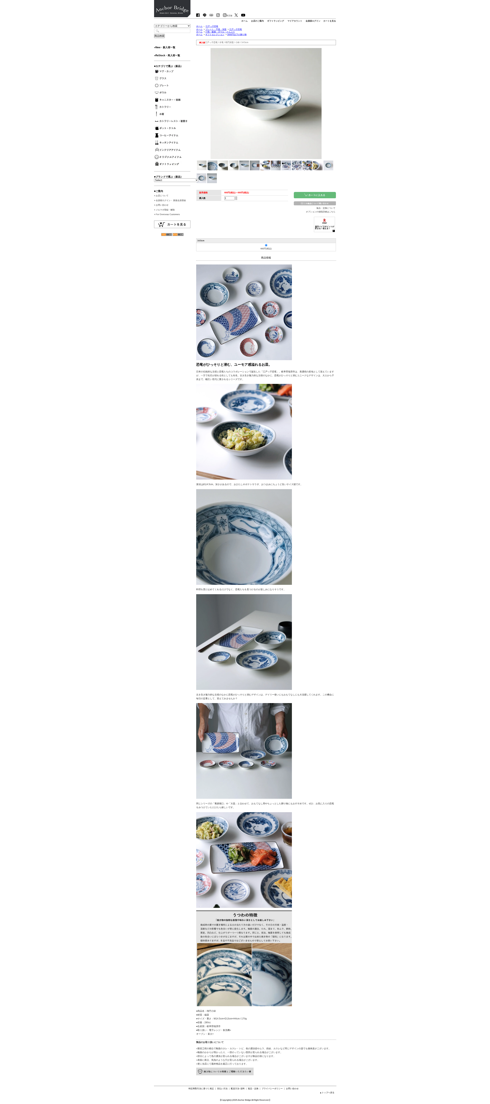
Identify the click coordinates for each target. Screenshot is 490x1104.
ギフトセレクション (214, 34)
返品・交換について (325, 208)
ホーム (199, 26)
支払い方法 (222, 1088)
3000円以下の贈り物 (237, 34)
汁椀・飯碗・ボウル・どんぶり (220, 32)
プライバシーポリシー (272, 1088)
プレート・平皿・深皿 (215, 29)
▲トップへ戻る (327, 1092)
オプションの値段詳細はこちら (320, 212)
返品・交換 (253, 1088)
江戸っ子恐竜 (212, 26)
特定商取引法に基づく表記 (201, 1088)
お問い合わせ (292, 1088)
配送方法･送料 (238, 1088)
